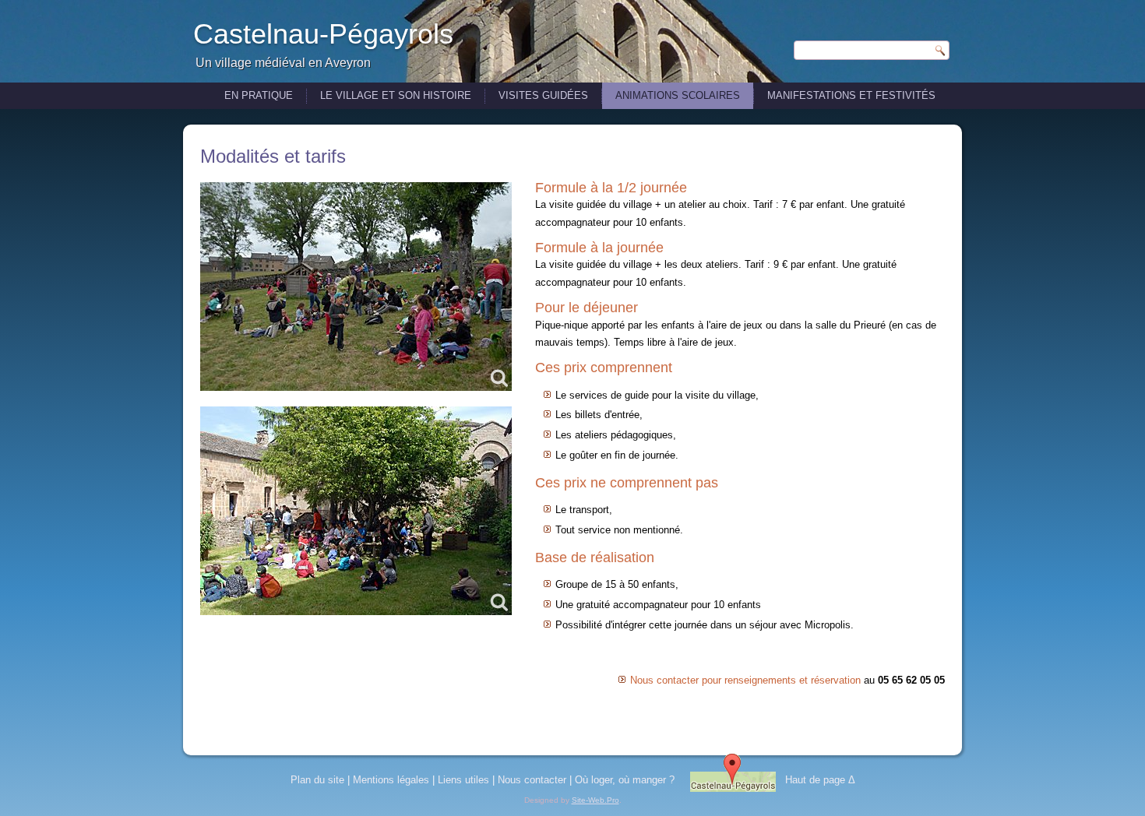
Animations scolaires (677, 95)
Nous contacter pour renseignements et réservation (745, 680)
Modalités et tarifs (273, 156)
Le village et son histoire (395, 95)
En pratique (258, 95)
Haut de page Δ (820, 780)
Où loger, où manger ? (625, 780)
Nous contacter (532, 780)
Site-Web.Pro (595, 800)
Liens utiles (463, 780)
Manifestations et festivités (851, 95)
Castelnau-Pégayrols (323, 34)
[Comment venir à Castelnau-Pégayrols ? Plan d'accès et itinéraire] (733, 780)
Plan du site (317, 780)
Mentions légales (391, 780)
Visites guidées (543, 95)
